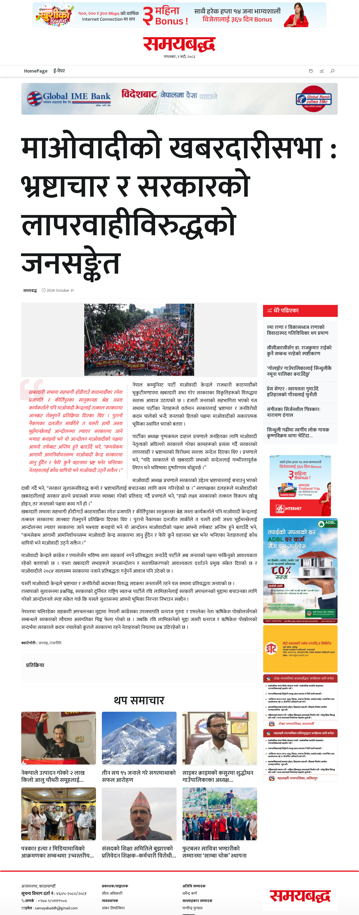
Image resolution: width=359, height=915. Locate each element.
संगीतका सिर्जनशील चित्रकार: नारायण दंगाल (293, 412)
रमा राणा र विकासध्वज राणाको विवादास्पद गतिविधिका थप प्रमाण (297, 330)
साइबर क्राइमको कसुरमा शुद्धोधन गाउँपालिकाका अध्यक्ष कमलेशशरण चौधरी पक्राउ (217, 780)
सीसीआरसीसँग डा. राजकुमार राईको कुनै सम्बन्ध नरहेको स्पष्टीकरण (299, 351)
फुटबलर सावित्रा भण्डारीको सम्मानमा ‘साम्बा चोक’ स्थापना (214, 852)
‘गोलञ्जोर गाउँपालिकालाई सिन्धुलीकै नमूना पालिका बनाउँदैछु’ (299, 371)
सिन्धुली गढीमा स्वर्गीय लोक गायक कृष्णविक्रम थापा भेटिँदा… (298, 433)
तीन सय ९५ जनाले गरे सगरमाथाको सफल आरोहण (139, 776)
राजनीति (55, 643)
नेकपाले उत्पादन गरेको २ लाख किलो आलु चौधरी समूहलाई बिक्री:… (53, 780)
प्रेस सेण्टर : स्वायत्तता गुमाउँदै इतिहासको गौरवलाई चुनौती (292, 392)
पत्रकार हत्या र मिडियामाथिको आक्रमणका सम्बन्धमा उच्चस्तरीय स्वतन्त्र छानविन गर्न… (55, 856)
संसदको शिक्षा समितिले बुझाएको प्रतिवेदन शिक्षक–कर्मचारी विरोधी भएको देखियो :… (137, 856)
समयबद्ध (30, 290)
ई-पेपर (59, 71)
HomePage (36, 71)
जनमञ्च (43, 643)
